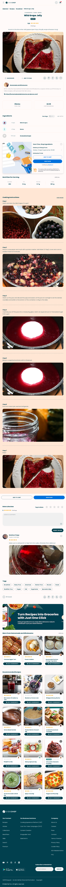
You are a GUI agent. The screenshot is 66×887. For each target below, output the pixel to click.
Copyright (39, 880)
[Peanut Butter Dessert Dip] (33, 722)
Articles (5, 826)
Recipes (5, 822)
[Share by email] (61, 78)
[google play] (8, 869)
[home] (11, 3)
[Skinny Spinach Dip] (33, 754)
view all (61, 633)
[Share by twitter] (57, 78)
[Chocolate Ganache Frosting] (54, 754)
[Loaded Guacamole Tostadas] (54, 722)
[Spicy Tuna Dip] (33, 786)
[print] (45, 78)
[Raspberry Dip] (12, 754)
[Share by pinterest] (49, 78)
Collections (6, 830)
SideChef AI (23, 838)
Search (5, 842)
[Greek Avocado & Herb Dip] (12, 786)
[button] (4, 3)
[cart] (60, 2)
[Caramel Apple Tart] (12, 651)
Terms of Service (56, 838)
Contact (54, 834)
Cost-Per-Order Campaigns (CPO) (31, 826)
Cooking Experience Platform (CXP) (31, 822)
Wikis (4, 838)
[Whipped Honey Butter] (54, 690)
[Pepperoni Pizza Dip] (54, 786)
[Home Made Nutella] (12, 722)
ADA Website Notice (57, 851)
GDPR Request (7, 880)
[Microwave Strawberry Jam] (12, 690)
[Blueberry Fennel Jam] (33, 690)
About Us (54, 822)
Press (52, 830)
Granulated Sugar (25, 136)
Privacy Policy (55, 842)
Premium (5, 846)
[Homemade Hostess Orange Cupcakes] (53, 651)
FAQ (52, 855)
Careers (53, 826)
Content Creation (25, 830)
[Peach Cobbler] (33, 651)
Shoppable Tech (25, 834)
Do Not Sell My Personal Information (24, 880)
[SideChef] (9, 812)
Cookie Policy (55, 846)
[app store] (20, 869)
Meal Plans (6, 834)
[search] (56, 2)
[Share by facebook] (53, 78)
